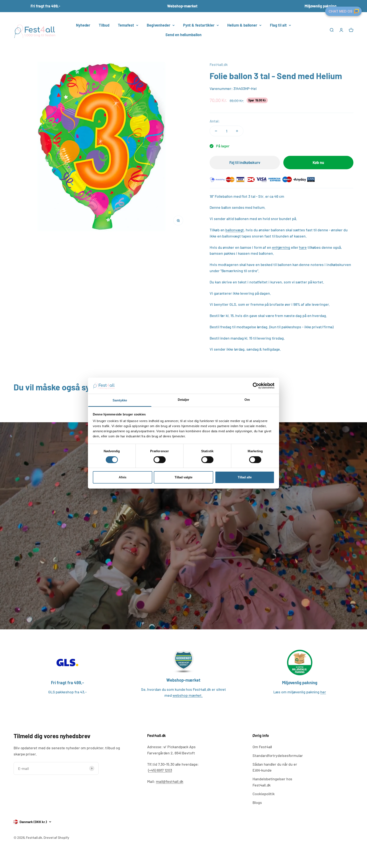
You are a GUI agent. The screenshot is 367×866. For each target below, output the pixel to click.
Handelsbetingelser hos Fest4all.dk (272, 781)
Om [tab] (247, 399)
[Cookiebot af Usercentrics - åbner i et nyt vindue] (255, 386)
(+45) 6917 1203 (160, 770)
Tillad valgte (183, 477)
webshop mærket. (187, 695)
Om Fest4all (262, 746)
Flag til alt (278, 25)
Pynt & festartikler (199, 25)
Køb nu (318, 162)
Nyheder (83, 25)
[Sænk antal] (216, 131)
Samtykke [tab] (120, 400)
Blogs (257, 802)
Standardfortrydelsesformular (278, 755)
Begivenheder (158, 25)
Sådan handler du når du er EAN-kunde (275, 767)
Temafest (126, 25)
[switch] (160, 459)
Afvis (122, 477)
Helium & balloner (242, 25)
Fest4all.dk (219, 64)
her (323, 692)
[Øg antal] (237, 131)
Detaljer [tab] (183, 399)
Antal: (214, 121)
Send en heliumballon (183, 34)
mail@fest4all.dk (170, 781)
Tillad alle (245, 477)
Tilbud (104, 25)
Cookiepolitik (264, 793)
